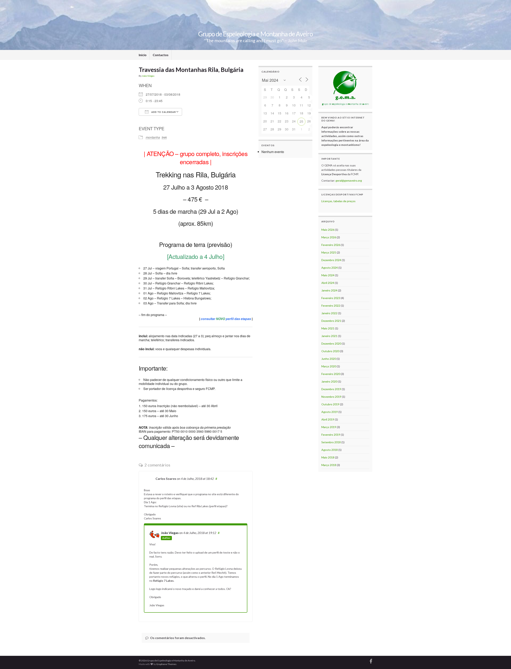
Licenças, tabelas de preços (338, 201)
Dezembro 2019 (331, 389)
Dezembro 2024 (331, 260)
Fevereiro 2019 (330, 434)
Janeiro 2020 (329, 381)
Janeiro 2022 (329, 313)
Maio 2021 (327, 328)
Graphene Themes (166, 664)
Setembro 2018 (331, 442)
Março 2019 (328, 427)
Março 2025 (328, 252)
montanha (153, 137)
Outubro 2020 (330, 351)
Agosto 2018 (329, 449)
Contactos (160, 55)
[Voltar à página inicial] (255, 25)
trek (164, 137)
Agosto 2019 (329, 412)
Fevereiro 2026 (330, 245)
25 (301, 121)
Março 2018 (328, 465)
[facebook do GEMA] (370, 661)
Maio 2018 (327, 457)
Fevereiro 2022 (330, 305)
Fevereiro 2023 (330, 298)
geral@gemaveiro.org (349, 180)
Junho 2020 (328, 358)
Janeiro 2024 (329, 290)
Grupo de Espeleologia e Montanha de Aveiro (255, 34)
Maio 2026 (327, 229)
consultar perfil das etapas (226, 318)
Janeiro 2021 (329, 336)
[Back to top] (502, 660)
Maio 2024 (327, 275)
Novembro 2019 (331, 396)
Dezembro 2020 (331, 343)
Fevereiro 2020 (330, 374)
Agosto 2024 (329, 267)
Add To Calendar (163, 111)
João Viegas (148, 75)
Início (143, 55)
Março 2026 (328, 237)
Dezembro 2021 (331, 320)
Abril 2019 (327, 419)
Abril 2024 (327, 282)
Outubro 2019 (330, 404)
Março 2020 (328, 366)
